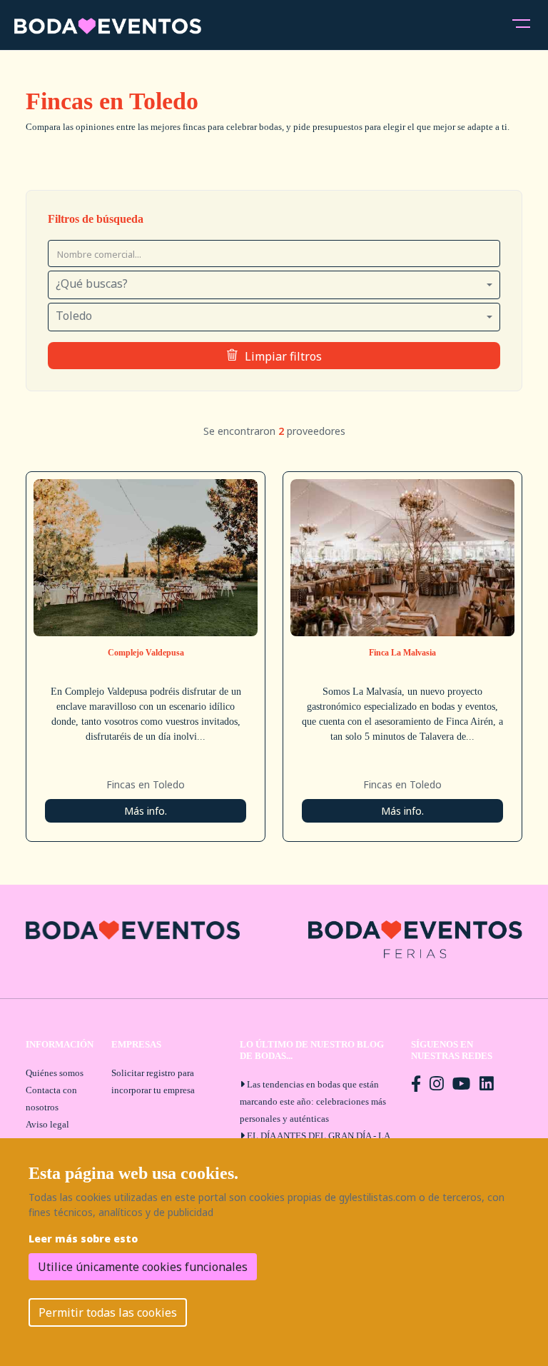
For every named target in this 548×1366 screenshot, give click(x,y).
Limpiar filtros (283, 356)
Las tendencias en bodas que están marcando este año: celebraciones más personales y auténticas (313, 1101)
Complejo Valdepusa (146, 653)
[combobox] (274, 284)
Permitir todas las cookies (108, 1312)
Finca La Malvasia (402, 653)
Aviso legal (47, 1124)
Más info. (145, 811)
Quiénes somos (54, 1073)
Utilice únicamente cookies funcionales (143, 1267)
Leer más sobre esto (83, 1238)
